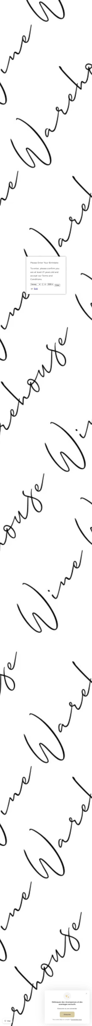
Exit (36, 288)
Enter (57, 285)
